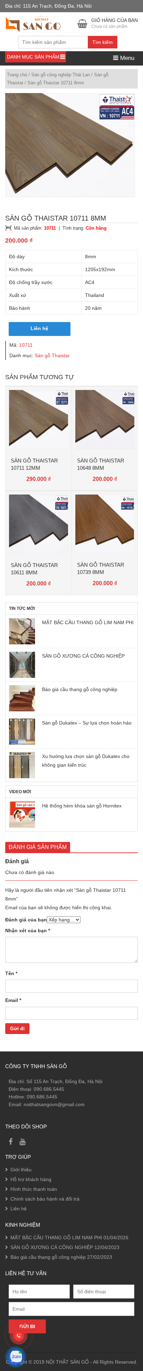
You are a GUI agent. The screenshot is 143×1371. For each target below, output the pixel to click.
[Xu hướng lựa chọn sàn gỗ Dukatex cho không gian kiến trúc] (22, 765)
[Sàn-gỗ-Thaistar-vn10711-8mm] (70, 145)
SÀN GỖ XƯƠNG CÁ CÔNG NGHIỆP (83, 656)
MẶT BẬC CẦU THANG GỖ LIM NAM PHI (88, 622)
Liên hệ (39, 328)
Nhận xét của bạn (27, 930)
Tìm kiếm (102, 42)
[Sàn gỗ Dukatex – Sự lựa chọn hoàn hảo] (22, 732)
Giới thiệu (21, 1169)
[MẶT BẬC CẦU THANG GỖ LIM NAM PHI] (22, 631)
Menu (126, 58)
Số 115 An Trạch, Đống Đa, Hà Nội (64, 1081)
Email (13, 1000)
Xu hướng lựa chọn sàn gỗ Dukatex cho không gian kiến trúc (85, 760)
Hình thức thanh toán (33, 1189)
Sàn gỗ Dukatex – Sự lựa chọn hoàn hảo (87, 723)
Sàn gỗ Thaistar (52, 355)
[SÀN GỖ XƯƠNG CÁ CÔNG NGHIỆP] (22, 665)
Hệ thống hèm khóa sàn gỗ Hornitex (81, 806)
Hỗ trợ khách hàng (30, 1179)
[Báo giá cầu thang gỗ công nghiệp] (22, 698)
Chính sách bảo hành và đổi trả (44, 1199)
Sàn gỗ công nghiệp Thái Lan (60, 74)
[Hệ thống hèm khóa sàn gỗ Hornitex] (22, 815)
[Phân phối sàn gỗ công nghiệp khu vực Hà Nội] (33, 23)
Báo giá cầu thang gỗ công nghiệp (79, 689)
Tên (11, 973)
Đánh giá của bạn (26, 919)
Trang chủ (17, 74)
